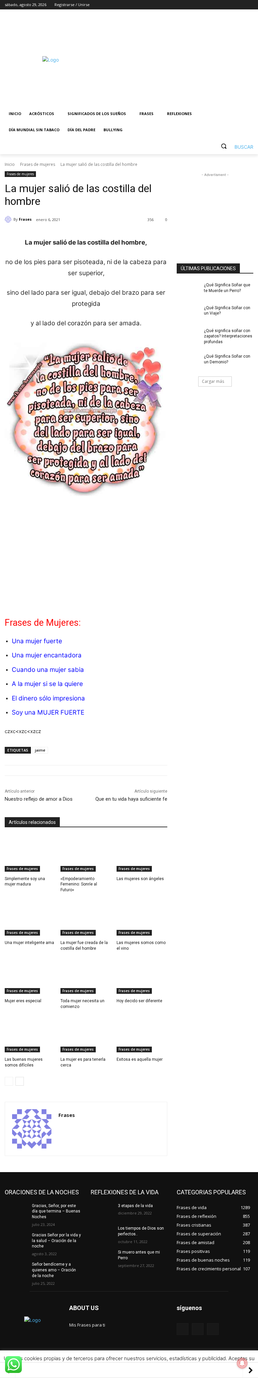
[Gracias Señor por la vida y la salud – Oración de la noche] (16, 1240)
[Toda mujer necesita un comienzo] (85, 976)
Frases (25, 219)
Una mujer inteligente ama (29, 942)
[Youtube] (249, 5)
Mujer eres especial (23, 1001)
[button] (234, 146)
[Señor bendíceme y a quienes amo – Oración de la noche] (16, 1270)
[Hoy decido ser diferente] (142, 976)
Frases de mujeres (37, 164)
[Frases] (9, 219)
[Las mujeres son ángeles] (142, 854)
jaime (40, 750)
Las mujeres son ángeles (140, 878)
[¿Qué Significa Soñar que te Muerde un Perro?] (188, 290)
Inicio (10, 164)
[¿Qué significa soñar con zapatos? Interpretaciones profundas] (188, 336)
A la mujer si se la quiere (47, 684)
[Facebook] (212, 5)
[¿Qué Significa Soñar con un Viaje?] (188, 313)
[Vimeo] (240, 5)
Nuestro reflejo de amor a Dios (39, 799)
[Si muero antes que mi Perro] (102, 1257)
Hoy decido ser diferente (139, 1001)
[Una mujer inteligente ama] (30, 918)
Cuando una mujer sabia (48, 670)
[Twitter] (231, 5)
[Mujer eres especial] (30, 976)
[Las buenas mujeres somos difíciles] (30, 1034)
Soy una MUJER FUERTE (48, 712)
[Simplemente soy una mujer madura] (30, 854)
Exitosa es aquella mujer (140, 1059)
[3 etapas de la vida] (102, 1211)
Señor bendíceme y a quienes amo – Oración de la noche (54, 1270)
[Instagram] (221, 5)
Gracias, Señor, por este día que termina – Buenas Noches (56, 1211)
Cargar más (213, 381)
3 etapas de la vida (135, 1205)
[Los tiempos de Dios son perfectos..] (102, 1234)
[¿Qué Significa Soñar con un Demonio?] (188, 362)
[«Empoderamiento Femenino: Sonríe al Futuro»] (85, 854)
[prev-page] (9, 1081)
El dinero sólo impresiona (48, 698)
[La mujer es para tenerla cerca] (85, 1034)
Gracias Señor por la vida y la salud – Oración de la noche (56, 1241)
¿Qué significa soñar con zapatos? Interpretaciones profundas (228, 336)
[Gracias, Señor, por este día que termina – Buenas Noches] (16, 1211)
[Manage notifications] (242, 1363)
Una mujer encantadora (47, 655)
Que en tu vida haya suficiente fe (131, 799)
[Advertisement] (174, 59)
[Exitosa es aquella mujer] (142, 1034)
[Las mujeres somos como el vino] (142, 918)
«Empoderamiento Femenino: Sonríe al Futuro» (78, 884)
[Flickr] (198, 1329)
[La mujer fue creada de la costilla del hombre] (85, 918)
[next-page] (19, 1081)
